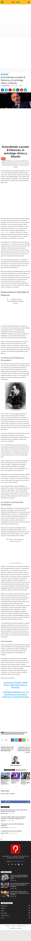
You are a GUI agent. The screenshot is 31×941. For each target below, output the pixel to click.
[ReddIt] (21, 90)
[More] (28, 740)
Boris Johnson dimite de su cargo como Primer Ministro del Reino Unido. (14, 810)
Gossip (2, 910)
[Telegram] (25, 90)
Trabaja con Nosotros (21, 925)
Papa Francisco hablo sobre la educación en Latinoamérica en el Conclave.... (19, 893)
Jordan (17, 732)
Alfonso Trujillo (4, 813)
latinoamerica (4, 913)
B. (7, 732)
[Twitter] (6, 90)
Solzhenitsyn (17, 733)
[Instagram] (12, 864)
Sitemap (13, 925)
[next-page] (16, 787)
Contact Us (7, 925)
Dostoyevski (11, 732)
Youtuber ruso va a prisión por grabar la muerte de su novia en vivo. (23, 749)
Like (28, 801)
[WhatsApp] (14, 90)
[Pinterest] (10, 90)
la (20, 732)
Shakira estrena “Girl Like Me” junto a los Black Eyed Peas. (7, 748)
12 (5, 732)
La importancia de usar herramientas (11, 831)
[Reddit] (15, 864)
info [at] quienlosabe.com (18, 861)
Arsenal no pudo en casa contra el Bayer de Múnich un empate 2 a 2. (15, 781)
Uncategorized (7, 71)
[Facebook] (2, 90)
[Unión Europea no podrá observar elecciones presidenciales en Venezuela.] (5, 886)
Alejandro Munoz (6, 85)
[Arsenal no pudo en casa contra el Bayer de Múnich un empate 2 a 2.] (15, 775)
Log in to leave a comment (7, 793)
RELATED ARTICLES (9, 770)
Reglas (11, 733)
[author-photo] (15, 760)
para (3, 733)
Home (2, 71)
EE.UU (2, 918)
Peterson (7, 733)
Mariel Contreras (5, 827)
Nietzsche (25, 732)
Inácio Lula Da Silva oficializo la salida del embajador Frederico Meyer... (19, 876)
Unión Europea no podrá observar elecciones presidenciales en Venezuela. (20, 885)
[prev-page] (14, 787)
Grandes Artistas (5, 915)
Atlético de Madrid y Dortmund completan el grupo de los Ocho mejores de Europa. (25, 782)
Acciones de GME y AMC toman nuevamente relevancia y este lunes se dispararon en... (13, 817)
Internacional (4, 905)
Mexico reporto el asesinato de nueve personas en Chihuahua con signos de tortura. (5, 782)
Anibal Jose (3, 820)
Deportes (23, 778)
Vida (22, 733)
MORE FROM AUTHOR (21, 770)
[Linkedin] (17, 90)
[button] (3, 158)
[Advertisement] (15, 20)
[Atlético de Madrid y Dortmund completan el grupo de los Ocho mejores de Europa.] (25, 775)
